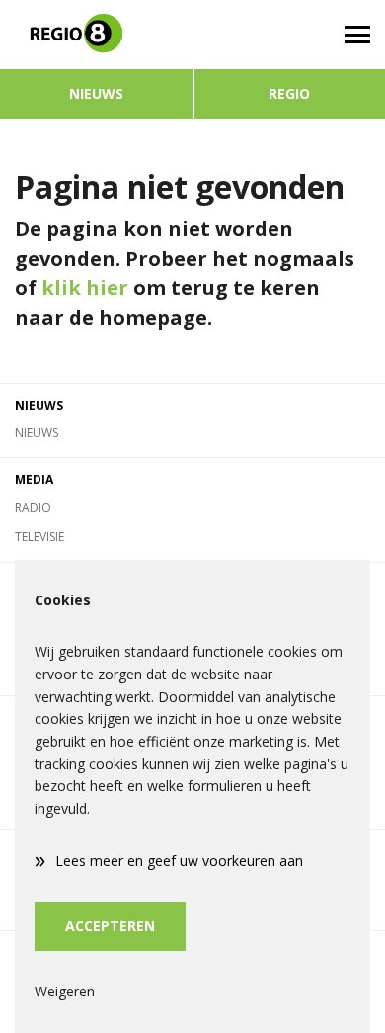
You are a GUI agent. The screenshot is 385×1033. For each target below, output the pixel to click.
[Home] (96, 34)
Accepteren (110, 925)
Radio (33, 507)
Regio (289, 93)
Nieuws (96, 93)
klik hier (84, 288)
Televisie (39, 536)
